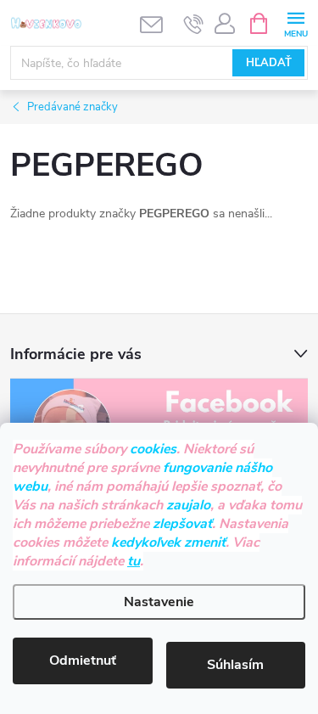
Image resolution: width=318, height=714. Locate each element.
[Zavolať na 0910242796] (193, 24)
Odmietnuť (82, 660)
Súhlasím (235, 664)
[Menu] (295, 22)
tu (133, 561)
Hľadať (269, 62)
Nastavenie (159, 602)
